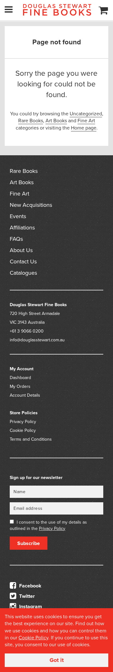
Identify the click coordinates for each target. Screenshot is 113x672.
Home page (83, 128)
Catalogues (23, 272)
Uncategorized (86, 114)
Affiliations (22, 227)
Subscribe (28, 543)
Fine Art (86, 121)
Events (18, 216)
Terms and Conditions (31, 439)
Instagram (30, 606)
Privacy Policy (23, 421)
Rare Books (30, 121)
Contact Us (23, 261)
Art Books (56, 121)
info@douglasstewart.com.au (37, 340)
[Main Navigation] (9, 9)
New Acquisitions (31, 204)
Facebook (29, 586)
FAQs (16, 238)
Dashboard (20, 377)
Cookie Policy (23, 430)
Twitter (26, 596)
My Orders (20, 386)
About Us (21, 250)
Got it (57, 660)
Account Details (25, 395)
